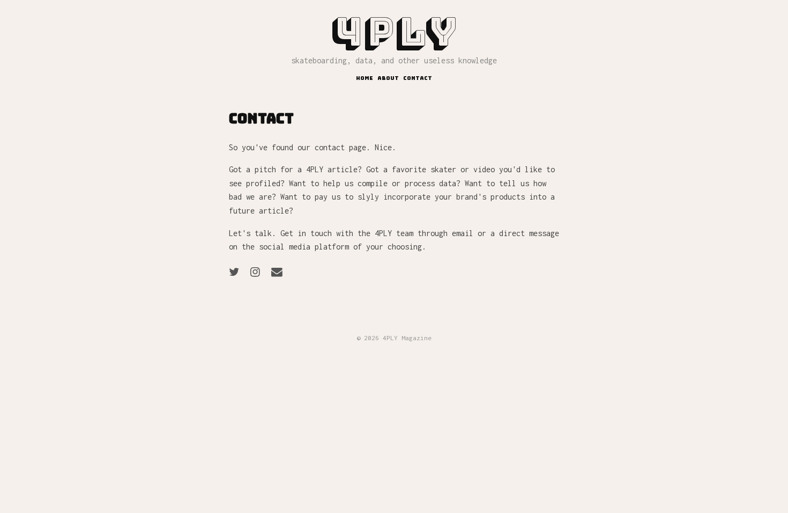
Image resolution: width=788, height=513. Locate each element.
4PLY (394, 32)
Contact (417, 78)
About (388, 78)
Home (364, 78)
